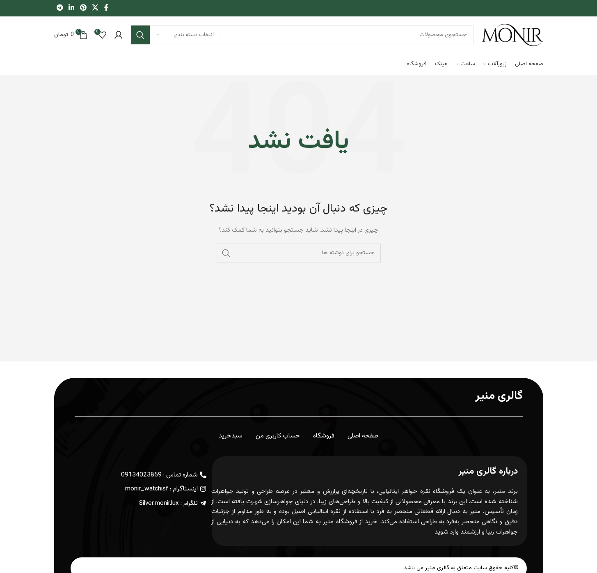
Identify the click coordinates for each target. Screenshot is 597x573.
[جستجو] (140, 34)
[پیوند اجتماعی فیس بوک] (106, 8)
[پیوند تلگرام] (60, 8)
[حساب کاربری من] (118, 35)
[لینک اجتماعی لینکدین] (71, 8)
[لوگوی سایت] (512, 35)
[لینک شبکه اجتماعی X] (95, 8)
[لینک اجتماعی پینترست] (83, 8)
